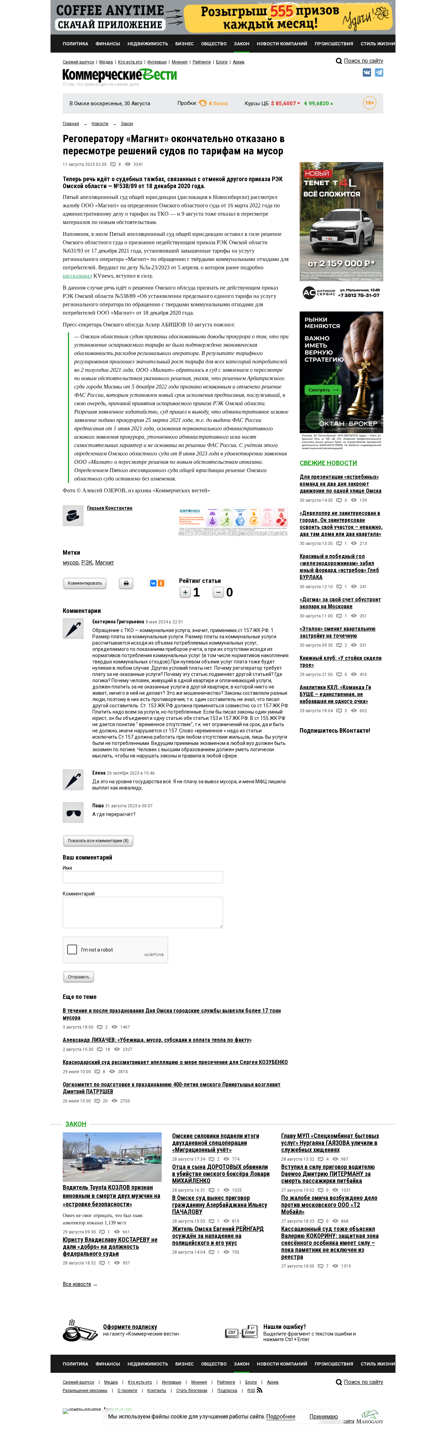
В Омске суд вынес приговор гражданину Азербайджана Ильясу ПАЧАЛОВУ (219, 1204)
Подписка (227, 1390)
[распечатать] (125, 587)
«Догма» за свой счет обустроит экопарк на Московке (340, 603)
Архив (239, 62)
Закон (76, 1124)
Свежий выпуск (78, 62)
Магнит (104, 562)
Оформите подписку (130, 1326)
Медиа (106, 62)
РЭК (87, 562)
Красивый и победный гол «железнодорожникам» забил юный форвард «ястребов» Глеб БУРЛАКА (339, 566)
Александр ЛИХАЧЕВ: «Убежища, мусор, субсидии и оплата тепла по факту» (157, 1040)
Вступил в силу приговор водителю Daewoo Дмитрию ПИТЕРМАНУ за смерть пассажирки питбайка (328, 1173)
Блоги (222, 62)
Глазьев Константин (109, 508)
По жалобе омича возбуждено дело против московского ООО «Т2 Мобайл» (329, 1204)
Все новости (77, 1284)
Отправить (78, 977)
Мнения (179, 62)
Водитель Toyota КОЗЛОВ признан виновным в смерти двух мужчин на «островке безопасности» (111, 1196)
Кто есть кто (130, 62)
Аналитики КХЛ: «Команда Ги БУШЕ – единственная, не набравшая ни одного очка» (335, 694)
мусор (71, 562)
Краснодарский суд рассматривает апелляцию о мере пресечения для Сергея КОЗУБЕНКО (175, 1062)
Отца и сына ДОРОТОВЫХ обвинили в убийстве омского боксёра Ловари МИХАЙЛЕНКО (221, 1173)
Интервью (157, 62)
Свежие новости (328, 463)
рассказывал (77, 276)
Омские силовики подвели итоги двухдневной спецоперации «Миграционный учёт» (215, 1142)
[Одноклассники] (161, 583)
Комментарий (79, 894)
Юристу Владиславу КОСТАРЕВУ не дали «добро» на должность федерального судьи (110, 1246)
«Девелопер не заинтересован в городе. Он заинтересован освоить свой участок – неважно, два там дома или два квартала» (341, 523)
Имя (67, 868)
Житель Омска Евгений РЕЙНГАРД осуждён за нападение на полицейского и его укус (218, 1235)
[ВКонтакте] (153, 583)
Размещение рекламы (85, 1390)
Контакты (156, 1390)
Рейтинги (202, 62)
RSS (251, 1390)
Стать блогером (191, 1390)
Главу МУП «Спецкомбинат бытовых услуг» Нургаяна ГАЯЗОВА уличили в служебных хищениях (330, 1142)
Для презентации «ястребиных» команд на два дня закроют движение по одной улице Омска (341, 484)
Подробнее (280, 1416)
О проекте (127, 1390)
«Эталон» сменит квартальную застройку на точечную (338, 632)
